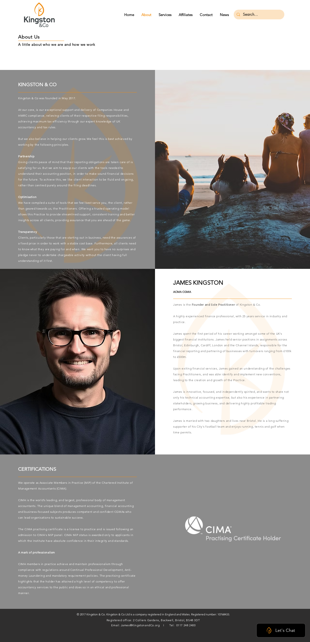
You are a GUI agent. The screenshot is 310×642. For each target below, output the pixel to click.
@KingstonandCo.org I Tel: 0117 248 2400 (163, 625)
